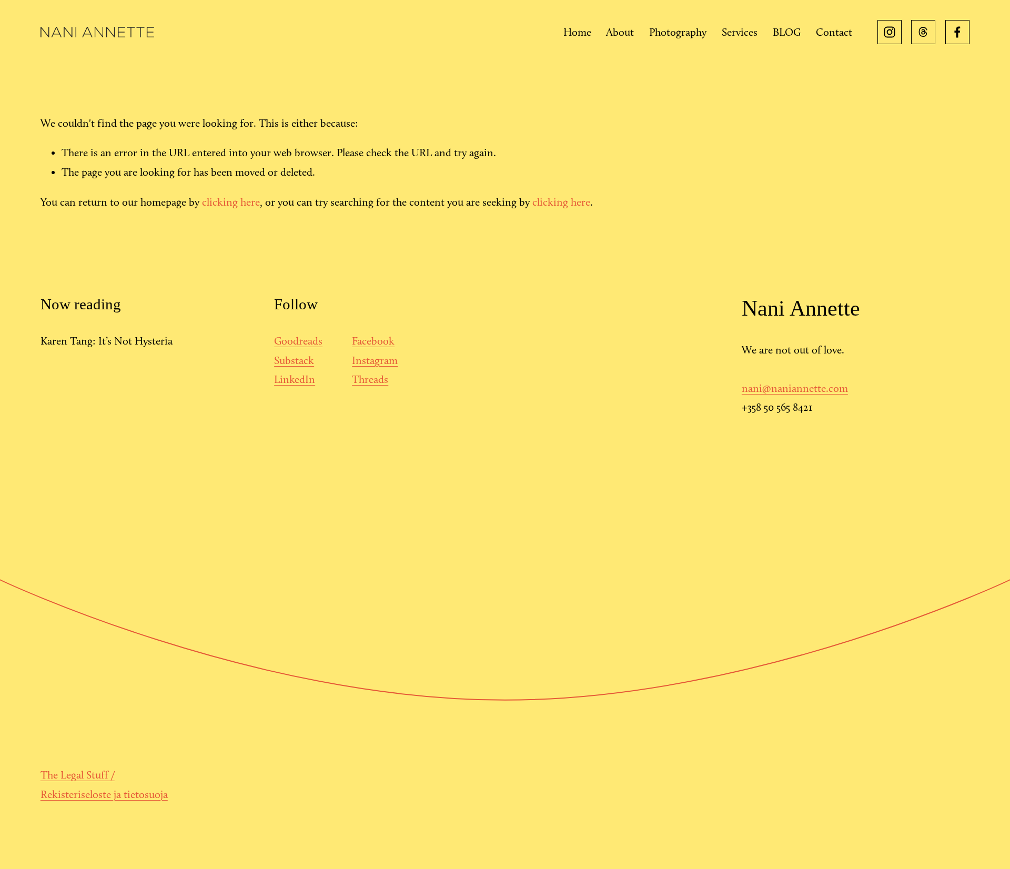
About (620, 32)
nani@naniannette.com (795, 388)
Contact (834, 32)
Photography (677, 32)
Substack (294, 360)
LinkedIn (294, 379)
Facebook (373, 341)
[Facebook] (957, 32)
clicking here (231, 202)
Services (740, 32)
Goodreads (298, 341)
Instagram (375, 360)
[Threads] (923, 32)
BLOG (787, 32)
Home (577, 32)
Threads (370, 379)
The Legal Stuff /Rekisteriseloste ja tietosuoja (104, 785)
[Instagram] (889, 32)
